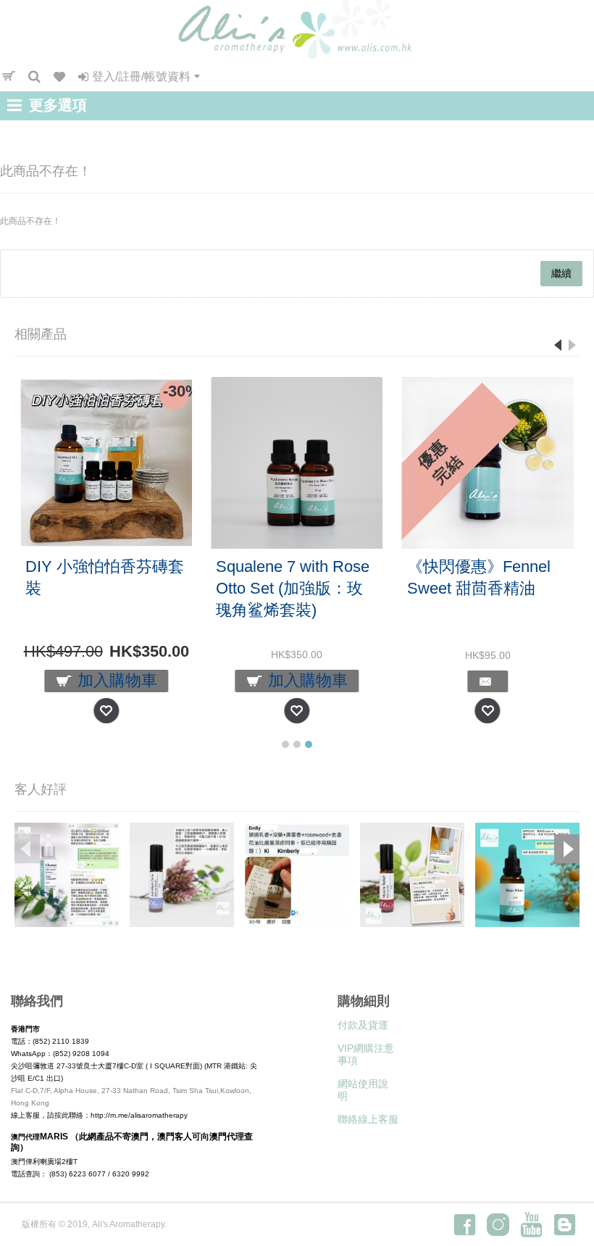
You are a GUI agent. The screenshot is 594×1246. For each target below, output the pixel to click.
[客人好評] (66, 875)
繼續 (561, 273)
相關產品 (40, 334)
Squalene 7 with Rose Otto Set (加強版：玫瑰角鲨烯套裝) (292, 588)
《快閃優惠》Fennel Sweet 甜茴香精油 (479, 577)
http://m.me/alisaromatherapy (139, 1115)
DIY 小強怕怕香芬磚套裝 (104, 577)
